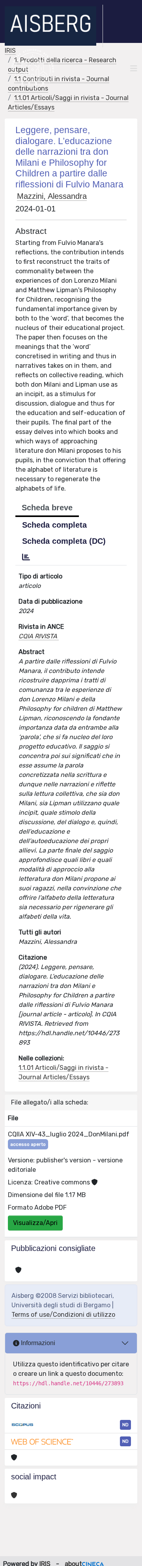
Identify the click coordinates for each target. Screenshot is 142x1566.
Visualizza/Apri (35, 1223)
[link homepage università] (32, 68)
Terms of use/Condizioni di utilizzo (63, 1314)
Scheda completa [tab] (54, 525)
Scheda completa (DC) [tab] (64, 541)
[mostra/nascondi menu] (133, 68)
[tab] (26, 557)
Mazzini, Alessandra (52, 196)
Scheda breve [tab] (47, 507)
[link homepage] (54, 26)
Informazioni (37, 1343)
